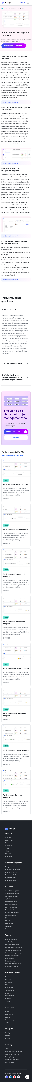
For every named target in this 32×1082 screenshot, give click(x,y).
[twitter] (18, 1078)
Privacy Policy (9, 1057)
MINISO (7, 977)
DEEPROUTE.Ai (9, 996)
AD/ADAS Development (12, 891)
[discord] (6, 1078)
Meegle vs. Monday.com (12, 869)
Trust (7, 1048)
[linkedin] (10, 1078)
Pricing (7, 1038)
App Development (10, 942)
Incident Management (12, 912)
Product (7, 920)
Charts (7, 851)
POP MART (8, 982)
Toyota (7, 1001)
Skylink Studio (9, 990)
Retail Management (11, 904)
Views (7, 843)
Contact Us (16, 437)
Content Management (12, 955)
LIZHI (6, 985)
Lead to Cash (9, 958)
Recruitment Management (13, 963)
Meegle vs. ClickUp (11, 872)
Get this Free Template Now (14, 46)
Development (9, 923)
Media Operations (11, 910)
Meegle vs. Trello (10, 880)
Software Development (12, 893)
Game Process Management (14, 947)
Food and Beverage (11, 907)
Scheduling (8, 853)
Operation (8, 926)
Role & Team (9, 840)
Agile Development (11, 899)
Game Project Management (13, 950)
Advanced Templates (11, 966)
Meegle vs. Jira (10, 867)
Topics (7, 1022)
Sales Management (11, 901)
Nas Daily (8, 979)
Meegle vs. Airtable (11, 875)
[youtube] (14, 1078)
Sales (7, 929)
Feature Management (12, 944)
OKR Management (11, 915)
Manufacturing (10, 961)
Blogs (7, 1011)
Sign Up (7, 1033)
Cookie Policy (9, 1062)
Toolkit (7, 848)
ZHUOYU (8, 993)
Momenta (8, 998)
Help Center (9, 1014)
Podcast (7, 1017)
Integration (8, 856)
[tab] (15, 309)
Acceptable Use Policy (12, 1059)
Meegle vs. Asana (10, 877)
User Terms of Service (12, 1054)
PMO (6, 918)
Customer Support (11, 1020)
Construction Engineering (13, 953)
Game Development (11, 896)
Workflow (8, 837)
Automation (8, 845)
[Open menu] (28, 3)
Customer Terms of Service (13, 1051)
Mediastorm (9, 987)
